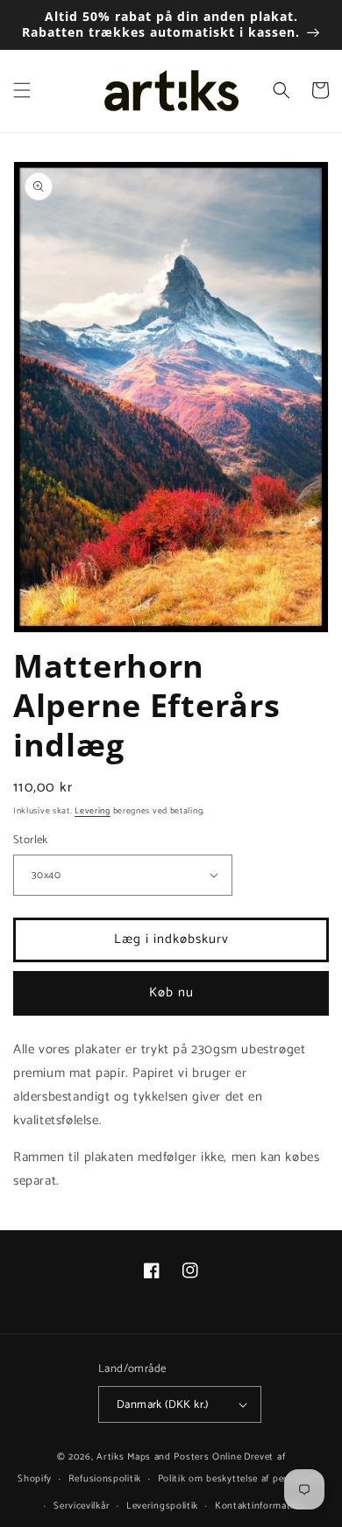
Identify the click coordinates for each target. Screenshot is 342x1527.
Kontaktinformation (260, 1506)
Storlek (30, 840)
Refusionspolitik (104, 1479)
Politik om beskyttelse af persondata (241, 1479)
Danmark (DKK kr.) (163, 1405)
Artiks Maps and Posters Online (168, 1457)
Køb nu (171, 992)
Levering (92, 811)
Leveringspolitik (162, 1506)
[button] (22, 90)
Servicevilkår (81, 1506)
